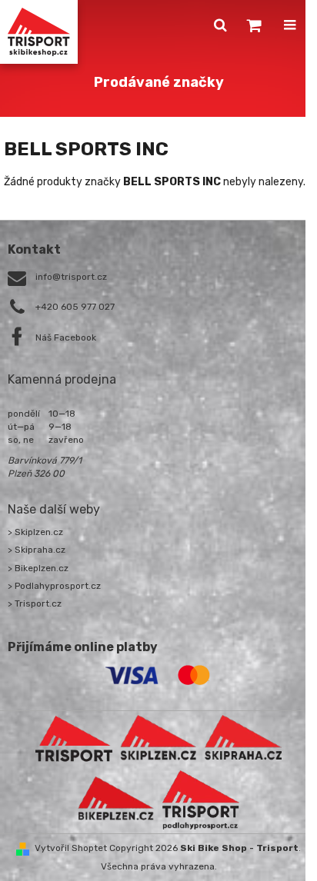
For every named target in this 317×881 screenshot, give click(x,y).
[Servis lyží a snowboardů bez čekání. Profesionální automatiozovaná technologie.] (243, 738)
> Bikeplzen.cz (38, 568)
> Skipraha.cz (36, 549)
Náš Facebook (65, 337)
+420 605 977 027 (75, 306)
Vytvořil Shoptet (71, 848)
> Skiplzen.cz (35, 532)
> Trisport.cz (35, 603)
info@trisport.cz (71, 276)
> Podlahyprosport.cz (54, 585)
